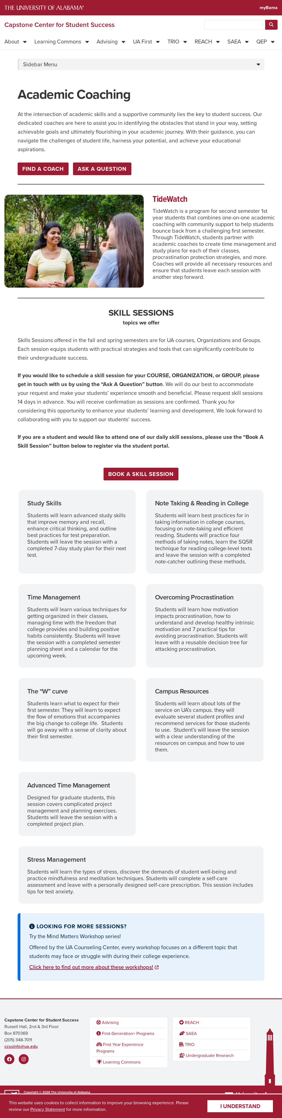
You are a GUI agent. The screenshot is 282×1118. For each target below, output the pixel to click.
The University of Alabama (70, 1092)
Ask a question (102, 169)
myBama (269, 7)
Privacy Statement (47, 1109)
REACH (203, 41)
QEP (261, 41)
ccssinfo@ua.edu (21, 1046)
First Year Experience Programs (119, 1047)
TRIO (173, 41)
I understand (240, 1106)
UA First (142, 41)
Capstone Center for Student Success (59, 24)
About (11, 41)
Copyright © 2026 (37, 1092)
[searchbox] (234, 25)
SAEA (234, 41)
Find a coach (43, 169)
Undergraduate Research (209, 1055)
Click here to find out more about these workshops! (91, 967)
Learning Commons (57, 41)
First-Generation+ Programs (127, 1033)
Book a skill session (141, 474)
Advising (107, 41)
